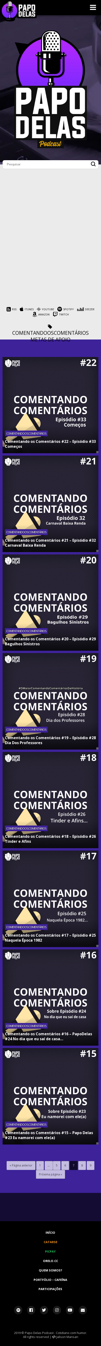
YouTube (48, 309)
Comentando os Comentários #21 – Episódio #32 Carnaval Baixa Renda (50, 543)
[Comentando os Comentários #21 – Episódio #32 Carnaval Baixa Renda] (51, 504)
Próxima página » (50, 1174)
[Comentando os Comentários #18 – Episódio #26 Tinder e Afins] (51, 800)
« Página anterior (21, 1165)
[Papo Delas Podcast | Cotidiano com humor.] (50, 147)
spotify (68, 309)
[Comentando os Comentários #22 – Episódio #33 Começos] (51, 405)
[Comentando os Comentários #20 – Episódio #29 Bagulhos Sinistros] (51, 602)
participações (50, 1289)
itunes (29, 309)
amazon (44, 314)
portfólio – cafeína (50, 1280)
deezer (89, 309)
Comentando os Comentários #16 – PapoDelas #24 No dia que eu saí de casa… (48, 1036)
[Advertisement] (50, 256)
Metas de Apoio (50, 339)
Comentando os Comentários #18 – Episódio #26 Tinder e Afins (50, 839)
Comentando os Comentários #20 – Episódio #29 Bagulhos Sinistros (50, 641)
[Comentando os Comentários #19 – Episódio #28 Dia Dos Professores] (51, 701)
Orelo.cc (50, 1261)
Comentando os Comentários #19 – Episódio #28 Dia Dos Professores (50, 740)
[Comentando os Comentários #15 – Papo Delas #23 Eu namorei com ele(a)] (51, 1096)
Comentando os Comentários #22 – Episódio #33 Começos (50, 444)
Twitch (64, 314)
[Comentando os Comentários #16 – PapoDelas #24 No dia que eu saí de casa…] (51, 997)
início (50, 1232)
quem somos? (50, 1270)
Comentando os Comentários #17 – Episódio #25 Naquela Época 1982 (50, 938)
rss (14, 309)
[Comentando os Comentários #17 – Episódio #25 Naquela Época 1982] (51, 899)
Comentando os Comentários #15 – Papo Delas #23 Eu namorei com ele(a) (49, 1135)
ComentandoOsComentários (50, 333)
